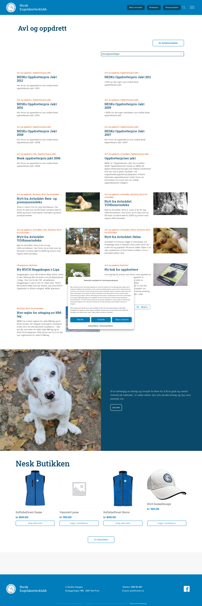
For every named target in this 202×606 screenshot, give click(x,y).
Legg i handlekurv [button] (79, 523)
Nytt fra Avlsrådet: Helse (123, 237)
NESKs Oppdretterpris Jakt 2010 (37, 106)
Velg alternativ (35, 523)
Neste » (144, 307)
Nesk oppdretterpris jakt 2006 (38, 158)
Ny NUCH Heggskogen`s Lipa (38, 269)
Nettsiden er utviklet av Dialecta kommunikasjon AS (107, 603)
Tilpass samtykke (122, 320)
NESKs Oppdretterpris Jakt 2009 (124, 106)
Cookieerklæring (93, 326)
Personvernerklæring (106, 326)
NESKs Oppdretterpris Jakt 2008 (37, 133)
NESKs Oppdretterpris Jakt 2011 (128, 77)
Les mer (116, 407)
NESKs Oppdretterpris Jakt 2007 (124, 133)
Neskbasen (153, 7)
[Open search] (184, 7)
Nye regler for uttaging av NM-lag (39, 314)
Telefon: (132, 587)
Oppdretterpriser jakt (120, 158)
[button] (101, 539)
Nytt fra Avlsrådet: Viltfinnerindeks (118, 203)
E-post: (133, 590)
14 (138, 307)
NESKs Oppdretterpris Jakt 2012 (37, 78)
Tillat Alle (80, 320)
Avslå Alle (101, 320)
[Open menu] (192, 7)
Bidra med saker (135, 7)
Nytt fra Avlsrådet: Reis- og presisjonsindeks (37, 200)
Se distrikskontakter (168, 43)
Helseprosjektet (171, 7)
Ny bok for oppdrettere (121, 269)
